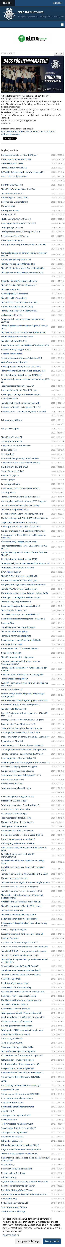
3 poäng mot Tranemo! (11, 441)
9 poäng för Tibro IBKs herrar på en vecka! (20, 732)
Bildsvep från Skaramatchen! (14, 201)
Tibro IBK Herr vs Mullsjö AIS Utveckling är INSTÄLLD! (24, 873)
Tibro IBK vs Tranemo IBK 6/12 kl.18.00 (18, 189)
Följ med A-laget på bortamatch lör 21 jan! (20, 1145)
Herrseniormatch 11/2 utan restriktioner (19, 648)
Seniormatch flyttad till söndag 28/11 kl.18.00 (21, 728)
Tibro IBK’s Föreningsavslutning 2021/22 (19, 576)
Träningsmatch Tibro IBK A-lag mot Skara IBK (21, 1013)
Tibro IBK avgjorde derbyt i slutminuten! (19, 310)
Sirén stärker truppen (11, 571)
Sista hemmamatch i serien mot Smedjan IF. (21, 970)
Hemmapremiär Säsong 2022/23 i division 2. (21, 526)
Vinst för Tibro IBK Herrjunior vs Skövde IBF (20, 901)
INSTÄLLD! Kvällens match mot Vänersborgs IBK (22, 172)
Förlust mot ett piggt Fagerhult (14, 878)
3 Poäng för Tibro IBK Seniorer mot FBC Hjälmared (23, 749)
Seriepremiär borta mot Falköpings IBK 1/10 (21, 775)
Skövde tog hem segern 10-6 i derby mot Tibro (22, 513)
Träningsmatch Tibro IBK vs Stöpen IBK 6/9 (20, 231)
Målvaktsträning (8, 1177)
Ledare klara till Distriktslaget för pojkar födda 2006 (24, 700)
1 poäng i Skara (8, 492)
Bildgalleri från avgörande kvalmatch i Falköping (23, 584)
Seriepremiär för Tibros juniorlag (16, 987)
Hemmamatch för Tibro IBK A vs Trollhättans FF (22, 1072)
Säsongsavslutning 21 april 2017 (16, 1115)
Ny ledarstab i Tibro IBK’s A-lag (15, 236)
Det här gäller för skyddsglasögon (16, 1025)
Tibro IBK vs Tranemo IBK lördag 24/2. (18, 263)
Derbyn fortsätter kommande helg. (17, 306)
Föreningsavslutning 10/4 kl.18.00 (16, 159)
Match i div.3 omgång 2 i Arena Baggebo (19, 766)
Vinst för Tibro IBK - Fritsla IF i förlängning (19, 886)
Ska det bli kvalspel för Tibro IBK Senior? (19, 966)
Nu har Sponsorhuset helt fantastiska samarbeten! (24, 946)
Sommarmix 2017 (9, 1119)
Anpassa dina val (11, 1235)
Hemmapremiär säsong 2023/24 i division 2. (21, 366)
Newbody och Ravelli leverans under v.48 (20, 1064)
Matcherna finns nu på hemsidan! (16, 1021)
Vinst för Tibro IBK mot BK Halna (15, 809)
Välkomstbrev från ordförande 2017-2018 (20, 1094)
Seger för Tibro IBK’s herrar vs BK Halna (19, 280)
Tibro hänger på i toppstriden (14, 678)
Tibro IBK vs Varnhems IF (12, 910)
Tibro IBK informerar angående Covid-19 (19, 955)
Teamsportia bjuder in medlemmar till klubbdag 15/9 (25, 563)
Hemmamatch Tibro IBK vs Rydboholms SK (20, 462)
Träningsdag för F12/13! (12, 227)
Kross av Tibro (7, 623)
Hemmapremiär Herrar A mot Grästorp (18, 995)
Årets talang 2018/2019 (11, 1038)
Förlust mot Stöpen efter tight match (17, 822)
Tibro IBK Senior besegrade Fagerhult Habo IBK (22, 268)
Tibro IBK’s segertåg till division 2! (16, 601)
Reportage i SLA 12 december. (14, 293)
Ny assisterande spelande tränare (17, 1098)
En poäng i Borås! (9, 449)
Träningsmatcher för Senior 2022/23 (17, 567)
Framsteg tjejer (8, 479)
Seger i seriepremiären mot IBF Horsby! (19, 918)
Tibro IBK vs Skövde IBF (11, 437)
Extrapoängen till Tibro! (11, 420)
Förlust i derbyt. (8, 206)
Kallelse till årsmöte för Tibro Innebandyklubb (22, 834)
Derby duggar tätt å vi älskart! (14, 197)
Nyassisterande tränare (12, 1102)
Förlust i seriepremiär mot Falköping (17, 770)
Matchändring (7, 1164)
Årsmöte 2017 (7, 1111)
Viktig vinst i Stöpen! (10, 428)
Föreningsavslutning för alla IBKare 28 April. (21, 394)
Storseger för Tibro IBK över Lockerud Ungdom (22, 719)
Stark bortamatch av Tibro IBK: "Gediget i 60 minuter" (25, 736)
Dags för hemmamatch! (12, 353)
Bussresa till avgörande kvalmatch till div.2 (20, 606)
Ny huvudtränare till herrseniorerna (17, 1106)
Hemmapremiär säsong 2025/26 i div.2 (18, 223)
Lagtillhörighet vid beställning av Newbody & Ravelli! (25, 1181)
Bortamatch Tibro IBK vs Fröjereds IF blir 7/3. (21, 407)
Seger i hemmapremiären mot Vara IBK (19, 522)
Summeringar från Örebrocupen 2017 (18, 1128)
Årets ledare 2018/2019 (11, 1042)
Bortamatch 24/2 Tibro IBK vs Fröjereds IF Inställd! (23, 411)
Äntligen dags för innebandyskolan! (17, 1068)
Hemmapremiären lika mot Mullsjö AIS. (18, 758)
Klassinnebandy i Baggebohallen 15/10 (19, 541)
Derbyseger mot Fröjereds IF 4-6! (16, 259)
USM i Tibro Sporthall (10, 978)
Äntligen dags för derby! (12, 315)
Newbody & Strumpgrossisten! (15, 983)
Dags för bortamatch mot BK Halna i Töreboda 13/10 (25, 345)
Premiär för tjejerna (10, 475)
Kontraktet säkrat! (9, 398)
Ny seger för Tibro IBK (11, 652)
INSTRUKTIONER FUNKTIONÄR (14, 466)
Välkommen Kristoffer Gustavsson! (17, 830)
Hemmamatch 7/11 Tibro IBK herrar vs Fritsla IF (22, 745)
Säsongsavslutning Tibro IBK (14, 1132)
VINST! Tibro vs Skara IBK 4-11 (14, 176)
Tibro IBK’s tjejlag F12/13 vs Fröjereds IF (18, 285)
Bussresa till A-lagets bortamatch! (16, 1168)
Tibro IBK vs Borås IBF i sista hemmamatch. (20, 403)
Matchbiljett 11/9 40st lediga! (14, 813)
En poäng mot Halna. (10, 484)
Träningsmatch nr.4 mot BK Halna (16, 788)
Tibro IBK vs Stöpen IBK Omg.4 (14, 509)
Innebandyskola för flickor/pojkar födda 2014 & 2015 (25, 762)
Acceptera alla (52, 1241)
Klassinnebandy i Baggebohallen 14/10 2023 (21, 375)
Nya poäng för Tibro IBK (12, 741)
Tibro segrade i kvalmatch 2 (13, 610)
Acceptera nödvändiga (28, 1241)
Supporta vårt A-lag (10, 1089)
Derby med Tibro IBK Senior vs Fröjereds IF (20, 704)
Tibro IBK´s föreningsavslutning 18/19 (18, 1051)
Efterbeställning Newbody (13, 1173)
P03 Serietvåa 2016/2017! (12, 1136)
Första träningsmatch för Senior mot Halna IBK (22, 933)
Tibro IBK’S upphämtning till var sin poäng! (20, 505)
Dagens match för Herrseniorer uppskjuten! (21, 1149)
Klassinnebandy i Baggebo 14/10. (16, 349)
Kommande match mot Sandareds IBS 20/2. (21, 640)
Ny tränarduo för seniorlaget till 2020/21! (19, 942)
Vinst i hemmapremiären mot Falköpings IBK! (21, 358)
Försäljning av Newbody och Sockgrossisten (21, 1000)
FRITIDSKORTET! (8, 214)
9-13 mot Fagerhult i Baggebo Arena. (17, 796)
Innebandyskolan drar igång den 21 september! (23, 1017)
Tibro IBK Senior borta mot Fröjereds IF (18, 914)
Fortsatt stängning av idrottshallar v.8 (18, 839)
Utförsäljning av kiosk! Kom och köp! (17, 843)
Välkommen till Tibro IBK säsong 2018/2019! (20, 1076)
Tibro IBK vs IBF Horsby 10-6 (13, 709)
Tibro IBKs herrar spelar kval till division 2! (20, 614)
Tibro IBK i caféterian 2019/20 (14, 1004)
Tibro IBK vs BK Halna (11, 289)
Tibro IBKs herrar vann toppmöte (16, 635)
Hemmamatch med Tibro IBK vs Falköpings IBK (22, 674)
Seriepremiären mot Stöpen (14, 1207)
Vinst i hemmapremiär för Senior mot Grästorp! (22, 991)
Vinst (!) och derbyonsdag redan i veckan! (20, 458)
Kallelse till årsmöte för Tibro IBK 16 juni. (19, 155)
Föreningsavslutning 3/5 (12, 240)
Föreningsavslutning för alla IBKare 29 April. (21, 597)
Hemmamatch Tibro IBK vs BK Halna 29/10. (20, 488)
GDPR (3, 1081)
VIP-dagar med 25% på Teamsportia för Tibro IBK (23, 244)
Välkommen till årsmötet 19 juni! (15, 1034)
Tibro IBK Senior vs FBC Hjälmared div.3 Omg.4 (22, 753)
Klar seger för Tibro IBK (11, 644)
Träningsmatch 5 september (14, 826)
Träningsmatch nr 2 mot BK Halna (16, 817)
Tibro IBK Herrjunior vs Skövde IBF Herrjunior (21, 906)
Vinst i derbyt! (7, 454)
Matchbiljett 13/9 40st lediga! (14, 800)
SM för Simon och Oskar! (12, 471)
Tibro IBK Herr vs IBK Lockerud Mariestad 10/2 (22, 272)
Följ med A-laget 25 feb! (11, 1140)
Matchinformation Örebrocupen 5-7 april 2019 (22, 1055)
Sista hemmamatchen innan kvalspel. (18, 627)
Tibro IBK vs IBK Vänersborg (13, 298)
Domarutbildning (8, 1198)
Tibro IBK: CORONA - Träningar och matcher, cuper (24, 951)
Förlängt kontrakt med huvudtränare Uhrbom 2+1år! (25, 593)
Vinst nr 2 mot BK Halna (11, 783)
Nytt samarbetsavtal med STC (14, 1202)
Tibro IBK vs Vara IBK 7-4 (12, 193)
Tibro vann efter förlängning (14, 631)
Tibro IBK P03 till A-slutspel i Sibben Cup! (19, 1153)
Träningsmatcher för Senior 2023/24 (17, 385)
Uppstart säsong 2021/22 (12, 779)
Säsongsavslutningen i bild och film (17, 1047)
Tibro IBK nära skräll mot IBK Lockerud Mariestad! (23, 332)
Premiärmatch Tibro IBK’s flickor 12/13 (18, 724)
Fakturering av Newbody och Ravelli (17, 1059)
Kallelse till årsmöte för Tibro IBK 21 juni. (19, 390)
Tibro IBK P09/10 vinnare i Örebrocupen (19, 588)
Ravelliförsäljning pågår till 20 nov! (16, 1190)
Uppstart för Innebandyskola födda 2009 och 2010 (24, 1194)
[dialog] (32, 1230)
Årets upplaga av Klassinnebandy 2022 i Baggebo (24, 501)
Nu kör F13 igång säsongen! (13, 929)
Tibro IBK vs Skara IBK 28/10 (13, 341)
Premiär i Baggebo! (9, 938)
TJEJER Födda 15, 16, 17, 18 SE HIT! (16, 219)
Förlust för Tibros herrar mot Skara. (17, 336)
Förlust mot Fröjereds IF (11, 689)
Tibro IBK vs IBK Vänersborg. (14, 167)
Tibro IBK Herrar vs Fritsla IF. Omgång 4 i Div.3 (21, 891)
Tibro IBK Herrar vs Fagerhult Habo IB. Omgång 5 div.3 (25, 882)
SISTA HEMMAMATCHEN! (12, 163)
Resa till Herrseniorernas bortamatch (18, 1185)
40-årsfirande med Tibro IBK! (14, 362)
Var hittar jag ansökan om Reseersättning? (20, 1085)
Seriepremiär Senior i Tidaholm (15, 1008)
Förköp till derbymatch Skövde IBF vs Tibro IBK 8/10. (24, 518)
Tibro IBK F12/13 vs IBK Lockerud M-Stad (19, 302)
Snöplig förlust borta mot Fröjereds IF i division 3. (23, 618)
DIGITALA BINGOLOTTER (12, 184)
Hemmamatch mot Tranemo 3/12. (16, 445)
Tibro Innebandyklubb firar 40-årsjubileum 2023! (23, 370)
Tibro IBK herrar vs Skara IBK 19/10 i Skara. (20, 496)
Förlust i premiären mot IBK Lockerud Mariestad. (23, 530)
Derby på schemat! (9, 210)
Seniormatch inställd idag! (13, 1211)
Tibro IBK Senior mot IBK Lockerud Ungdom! (21, 974)
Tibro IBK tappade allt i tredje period (17, 657)
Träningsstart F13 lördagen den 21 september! (22, 1030)
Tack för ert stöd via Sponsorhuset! (17, 1123)
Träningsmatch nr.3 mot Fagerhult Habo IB (20, 805)
